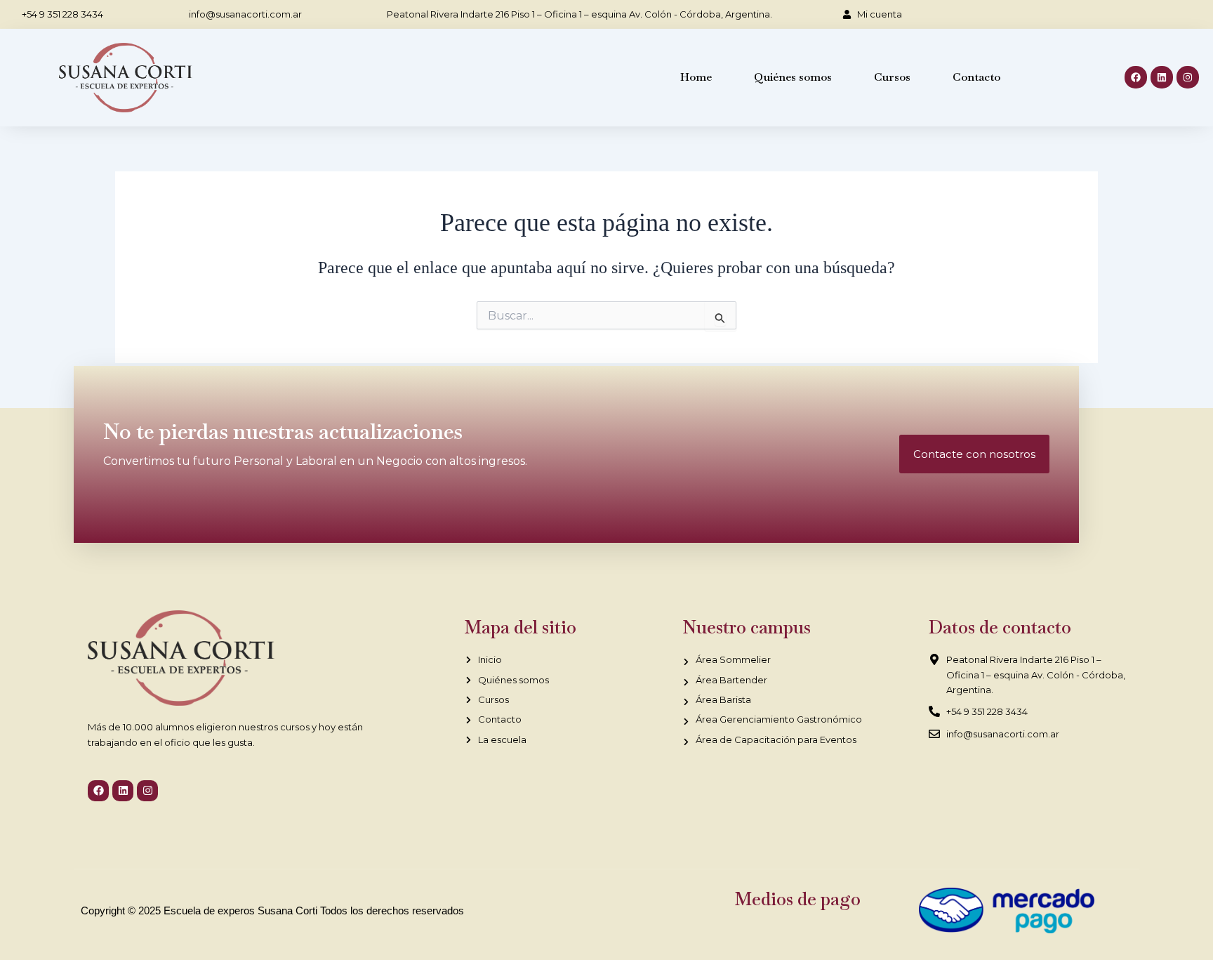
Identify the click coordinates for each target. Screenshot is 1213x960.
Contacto (976, 77)
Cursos (892, 77)
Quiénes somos (793, 77)
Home (696, 77)
